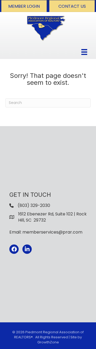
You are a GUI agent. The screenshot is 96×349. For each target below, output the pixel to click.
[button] (24, 6)
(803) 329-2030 (34, 205)
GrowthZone (48, 342)
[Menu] (84, 52)
